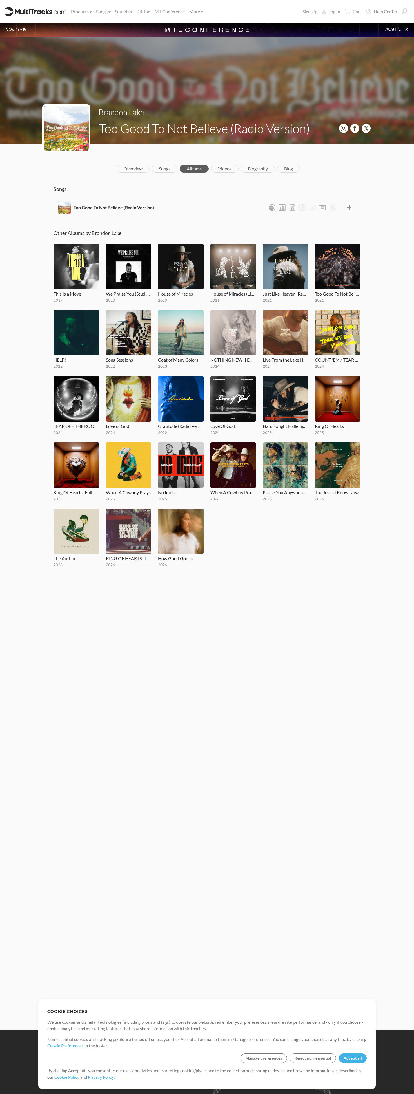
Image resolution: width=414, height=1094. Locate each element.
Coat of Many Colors (178, 359)
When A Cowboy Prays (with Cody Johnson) (233, 492)
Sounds (122, 11)
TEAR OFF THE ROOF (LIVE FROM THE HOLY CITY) (76, 426)
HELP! (60, 359)
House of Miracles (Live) (233, 293)
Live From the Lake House (285, 359)
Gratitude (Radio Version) (181, 426)
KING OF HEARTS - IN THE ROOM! (129, 558)
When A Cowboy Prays (128, 492)
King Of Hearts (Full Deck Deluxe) (76, 492)
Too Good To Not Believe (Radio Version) (114, 207)
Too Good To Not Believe (337, 293)
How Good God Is (175, 558)
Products (80, 11)
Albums (194, 168)
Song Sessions (119, 359)
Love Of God (222, 426)
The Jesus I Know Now (337, 492)
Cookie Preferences (65, 1045)
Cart (357, 11)
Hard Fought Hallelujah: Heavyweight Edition (285, 426)
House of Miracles (175, 293)
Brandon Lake (121, 112)
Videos (225, 168)
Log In (334, 11)
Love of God (117, 426)
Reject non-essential (313, 1058)
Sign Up (309, 11)
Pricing (143, 11)
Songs (102, 11)
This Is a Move (67, 293)
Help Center (385, 11)
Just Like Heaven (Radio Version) (285, 293)
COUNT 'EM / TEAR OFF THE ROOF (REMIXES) (337, 359)
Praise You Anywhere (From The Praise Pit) (285, 492)
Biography (258, 168)
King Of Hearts (329, 426)
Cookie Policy (66, 1077)
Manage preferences (263, 1058)
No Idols (166, 492)
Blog (288, 168)
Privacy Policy (101, 1077)
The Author (65, 558)
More (194, 11)
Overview (133, 168)
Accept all (353, 1058)
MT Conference (170, 11)
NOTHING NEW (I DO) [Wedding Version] (233, 359)
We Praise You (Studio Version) (129, 293)
